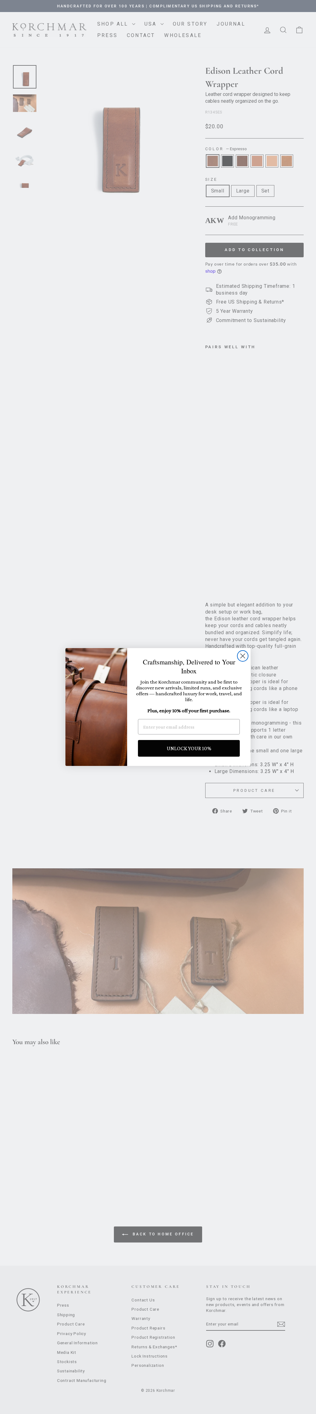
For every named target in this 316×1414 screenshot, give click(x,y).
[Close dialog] (242, 656)
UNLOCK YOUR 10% (189, 748)
